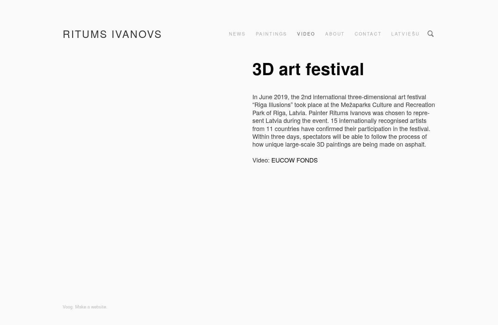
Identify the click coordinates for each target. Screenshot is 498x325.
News (237, 33)
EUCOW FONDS (294, 159)
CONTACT (368, 33)
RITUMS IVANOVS (112, 33)
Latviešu (405, 33)
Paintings (271, 33)
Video (306, 33)
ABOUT (335, 33)
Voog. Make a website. (85, 306)
